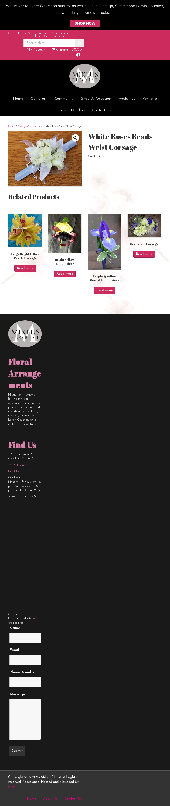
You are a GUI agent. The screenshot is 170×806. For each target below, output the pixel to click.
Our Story (38, 99)
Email (15, 650)
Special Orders (72, 110)
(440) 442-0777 (18, 465)
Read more (25, 268)
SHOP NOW (85, 23)
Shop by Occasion (96, 99)
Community (64, 99)
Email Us (13, 471)
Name (16, 628)
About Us (50, 798)
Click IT (13, 786)
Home (18, 99)
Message (18, 694)
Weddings (127, 99)
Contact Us (101, 110)
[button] (75, 138)
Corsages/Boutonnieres (29, 126)
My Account (36, 50)
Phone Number (23, 672)
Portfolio (150, 99)
